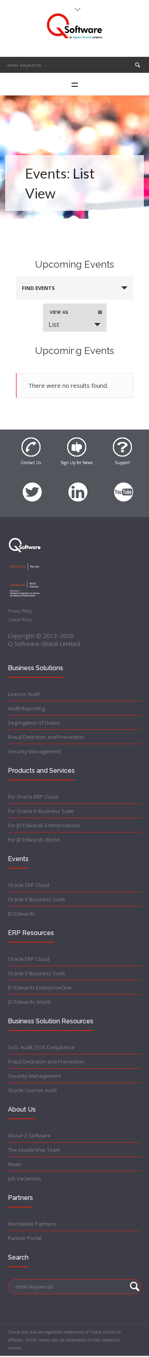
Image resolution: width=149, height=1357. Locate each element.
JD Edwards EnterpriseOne (40, 987)
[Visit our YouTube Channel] (123, 487)
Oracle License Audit (32, 1090)
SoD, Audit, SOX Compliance (41, 1047)
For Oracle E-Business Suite (41, 811)
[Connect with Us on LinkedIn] (77, 487)
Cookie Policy (20, 619)
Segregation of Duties (34, 722)
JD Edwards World (29, 1001)
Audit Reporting (26, 708)
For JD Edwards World (33, 839)
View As (59, 312)
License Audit (24, 694)
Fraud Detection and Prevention (46, 737)
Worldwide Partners (32, 1223)
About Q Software (29, 1135)
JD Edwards (21, 913)
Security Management (34, 751)
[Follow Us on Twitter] (32, 487)
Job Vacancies (24, 1178)
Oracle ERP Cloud (28, 884)
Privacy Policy (20, 611)
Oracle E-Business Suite (36, 899)
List (53, 324)
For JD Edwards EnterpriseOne (44, 825)
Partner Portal (25, 1238)
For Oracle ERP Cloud (33, 796)
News (14, 1164)
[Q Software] (74, 26)
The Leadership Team (34, 1149)
